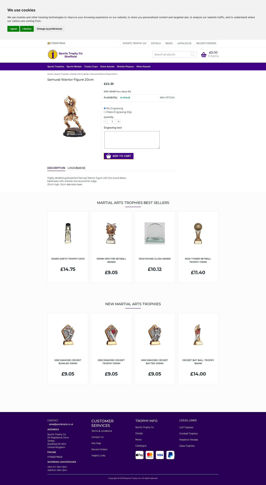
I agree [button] (13, 28)
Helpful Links (98, 455)
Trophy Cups (91, 66)
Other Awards (143, 66)
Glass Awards (107, 66)
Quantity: (109, 117)
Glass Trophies (187, 446)
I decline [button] (26, 28)
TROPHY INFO (146, 421)
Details (156, 43)
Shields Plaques (125, 66)
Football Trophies (188, 433)
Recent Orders (206, 43)
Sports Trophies (55, 66)
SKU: (162, 97)
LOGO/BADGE (76, 168)
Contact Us (97, 437)
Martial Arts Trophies (79, 74)
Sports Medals (74, 66)
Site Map (96, 443)
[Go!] (192, 54)
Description (56, 168)
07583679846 (54, 457)
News (169, 43)
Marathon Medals (188, 439)
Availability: (111, 97)
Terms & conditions (101, 431)
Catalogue (184, 43)
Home (50, 74)
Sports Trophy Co (134, 43)
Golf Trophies (186, 427)
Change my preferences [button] (49, 28)
